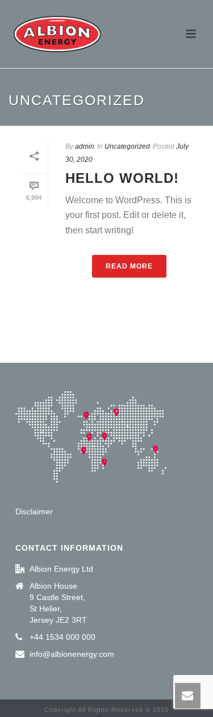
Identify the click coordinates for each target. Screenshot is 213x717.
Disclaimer (34, 511)
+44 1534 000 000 (62, 636)
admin (84, 146)
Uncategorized (127, 146)
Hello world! (122, 178)
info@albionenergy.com (72, 654)
